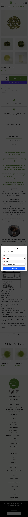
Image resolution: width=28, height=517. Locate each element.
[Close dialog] (26, 247)
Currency (6, 261)
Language (6, 255)
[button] (14, 258)
